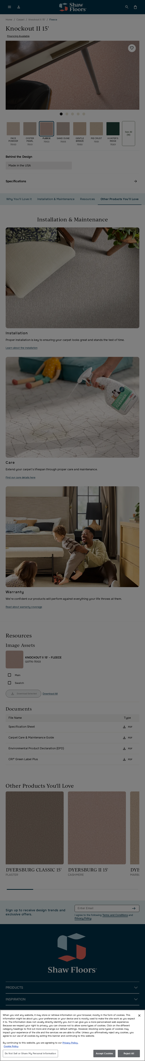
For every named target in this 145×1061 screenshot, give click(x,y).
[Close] (139, 1015)
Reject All (129, 1053)
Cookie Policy (11, 1046)
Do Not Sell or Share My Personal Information (30, 1053)
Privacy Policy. (70, 1042)
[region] (72, 1035)
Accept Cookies (104, 1053)
